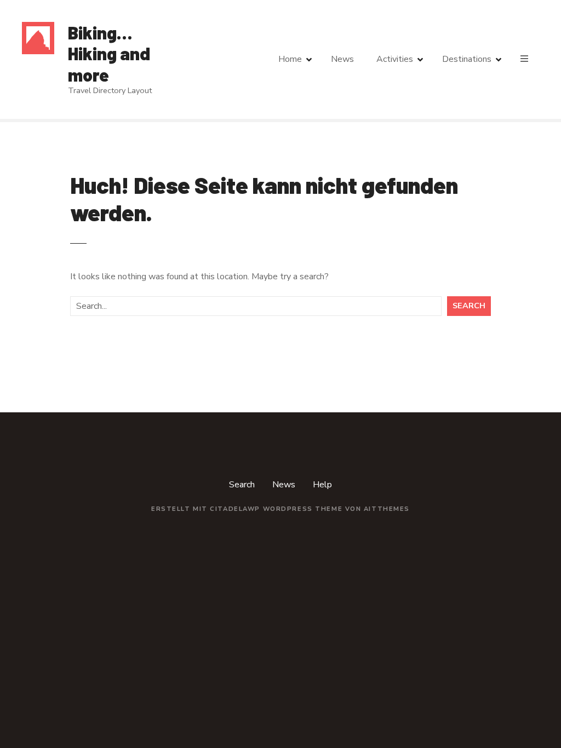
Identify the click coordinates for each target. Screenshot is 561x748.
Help (322, 485)
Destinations (466, 59)
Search (469, 305)
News (342, 59)
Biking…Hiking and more (109, 53)
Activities (394, 59)
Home (290, 59)
